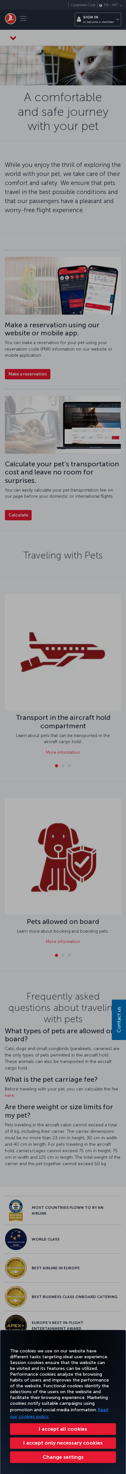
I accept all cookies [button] (63, 1429)
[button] (63, 1457)
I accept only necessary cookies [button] (63, 1443)
